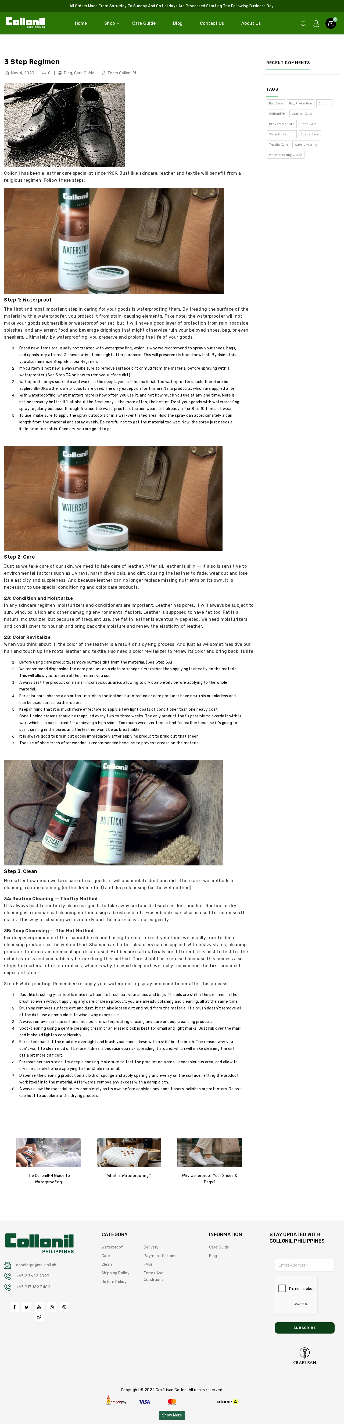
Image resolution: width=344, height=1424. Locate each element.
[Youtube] (39, 1307)
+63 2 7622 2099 (32, 1276)
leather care (302, 113)
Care (106, 1256)
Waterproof (112, 1247)
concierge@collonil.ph (36, 1265)
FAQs (148, 1264)
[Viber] (64, 1307)
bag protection (300, 103)
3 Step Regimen (32, 62)
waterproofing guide (285, 155)
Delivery (151, 1247)
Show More (172, 1415)
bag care (276, 103)
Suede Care (310, 134)
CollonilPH (277, 113)
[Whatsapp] (39, 1316)
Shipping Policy (116, 1273)
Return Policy (114, 1281)
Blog (68, 73)
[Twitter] (26, 1307)
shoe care (309, 124)
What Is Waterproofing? (129, 1175)
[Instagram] (51, 1307)
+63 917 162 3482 (33, 1287)
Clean (107, 1264)
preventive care (282, 124)
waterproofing (306, 144)
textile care (278, 144)
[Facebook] (14, 1307)
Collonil (324, 103)
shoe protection (282, 134)
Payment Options (160, 1256)
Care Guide (84, 73)
